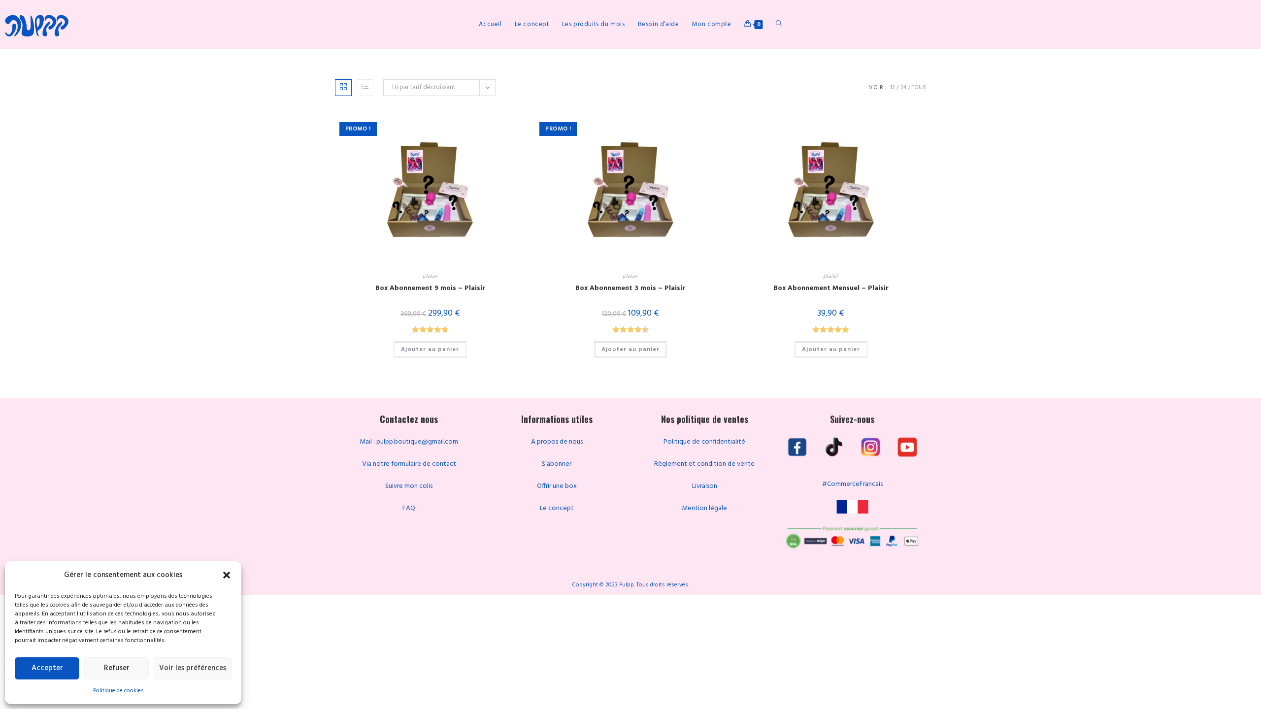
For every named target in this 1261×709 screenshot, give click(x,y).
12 (892, 88)
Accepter (47, 668)
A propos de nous (557, 442)
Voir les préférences (192, 668)
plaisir (430, 276)
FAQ (408, 508)
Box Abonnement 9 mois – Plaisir (430, 288)
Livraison (704, 486)
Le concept (557, 508)
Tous (919, 88)
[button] (227, 575)
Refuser (117, 668)
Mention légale (704, 508)
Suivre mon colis (408, 486)
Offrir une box (557, 486)
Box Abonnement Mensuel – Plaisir (831, 288)
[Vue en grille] (343, 87)
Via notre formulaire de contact (409, 464)
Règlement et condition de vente (704, 464)
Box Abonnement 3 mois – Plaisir (630, 288)
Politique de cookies (118, 691)
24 (903, 88)
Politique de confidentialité (704, 442)
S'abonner (556, 464)
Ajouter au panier (430, 349)
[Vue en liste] (365, 87)
